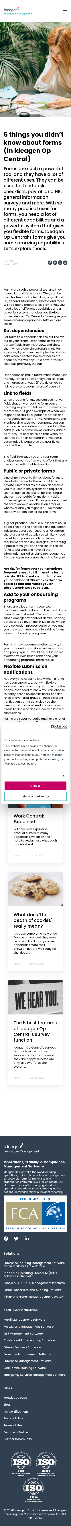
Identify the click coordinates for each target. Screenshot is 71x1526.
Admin (8, 261)
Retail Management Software (24, 1319)
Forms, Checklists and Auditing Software (33, 1289)
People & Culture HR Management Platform (34, 1283)
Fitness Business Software (22, 1347)
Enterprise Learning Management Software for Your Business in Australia (34, 1264)
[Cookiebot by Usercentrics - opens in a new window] (51, 727)
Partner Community (18, 1439)
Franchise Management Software (27, 1354)
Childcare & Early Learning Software (29, 1340)
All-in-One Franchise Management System (34, 1296)
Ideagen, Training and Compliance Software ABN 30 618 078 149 (36, 1514)
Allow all (35, 785)
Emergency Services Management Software (35, 1374)
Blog (7, 1404)
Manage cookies (33, 796)
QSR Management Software (23, 1333)
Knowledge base (15, 1397)
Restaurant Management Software (29, 1326)
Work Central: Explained (29, 819)
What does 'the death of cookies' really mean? (33, 920)
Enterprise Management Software (28, 1361)
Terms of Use (13, 1425)
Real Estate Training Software (25, 1368)
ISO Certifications (16, 1411)
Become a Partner (16, 1432)
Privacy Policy (13, 1418)
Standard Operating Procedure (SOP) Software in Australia (30, 1275)
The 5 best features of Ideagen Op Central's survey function (35, 1031)
